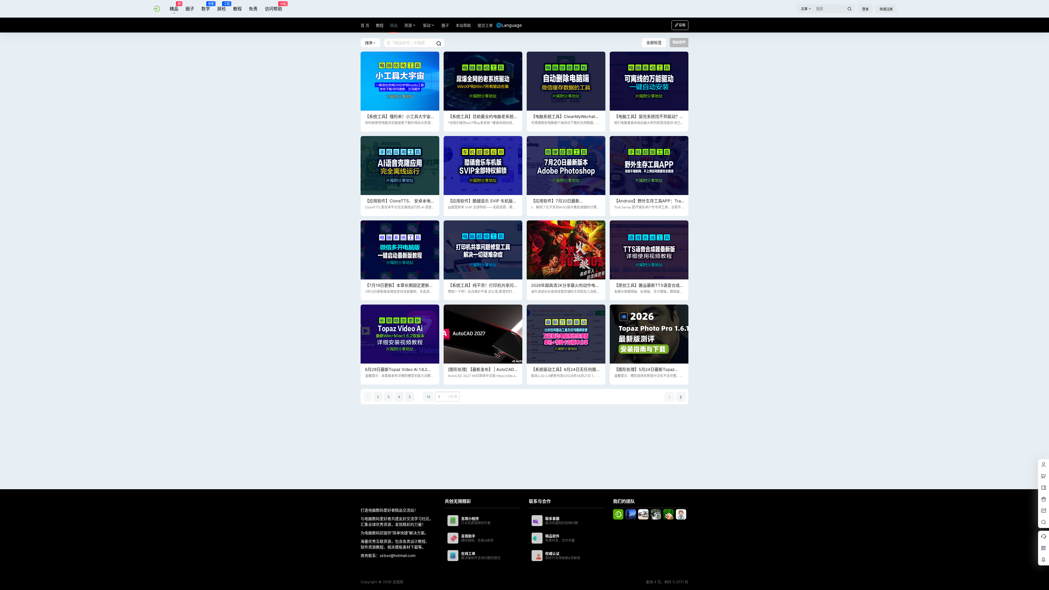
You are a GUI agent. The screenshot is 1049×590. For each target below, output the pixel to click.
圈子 (189, 8)
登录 (865, 9)
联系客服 (552, 518)
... (418, 397)
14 (428, 397)
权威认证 (552, 553)
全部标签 (654, 42)
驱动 (427, 25)
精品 (174, 7)
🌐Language (509, 25)
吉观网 (397, 582)
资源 (408, 25)
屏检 (221, 7)
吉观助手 (468, 536)
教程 (237, 8)
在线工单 (468, 553)
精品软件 (552, 536)
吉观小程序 (470, 518)
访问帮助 (273, 7)
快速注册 (886, 9)
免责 (253, 8)
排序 (369, 42)
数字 (205, 7)
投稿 (682, 25)
